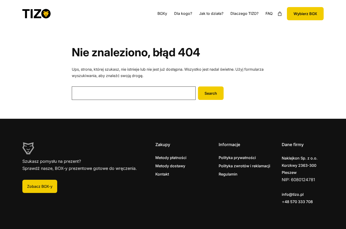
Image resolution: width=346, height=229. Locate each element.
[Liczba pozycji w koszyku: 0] (279, 13)
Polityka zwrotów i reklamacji (244, 166)
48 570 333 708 (299, 201)
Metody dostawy (170, 166)
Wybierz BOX (305, 13)
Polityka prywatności (237, 157)
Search (211, 93)
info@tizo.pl (293, 194)
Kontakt (162, 174)
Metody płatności (170, 157)
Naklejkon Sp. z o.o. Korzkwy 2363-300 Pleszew (300, 165)
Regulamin (228, 174)
